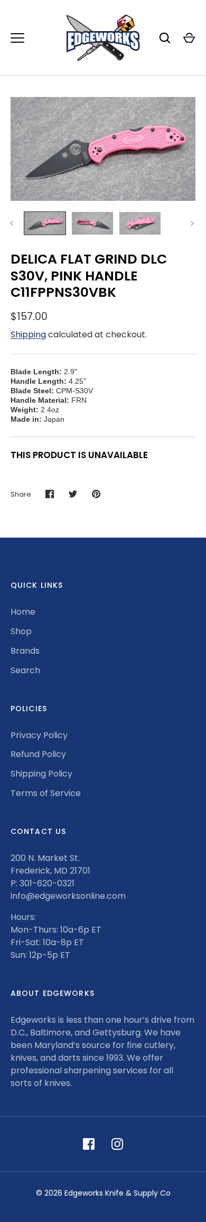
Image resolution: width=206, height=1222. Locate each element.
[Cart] (189, 38)
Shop (21, 631)
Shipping (28, 334)
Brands (25, 651)
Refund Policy (38, 754)
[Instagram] (117, 1144)
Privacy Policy (39, 735)
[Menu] (17, 38)
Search (25, 670)
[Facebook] (88, 1144)
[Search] (164, 38)
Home (23, 612)
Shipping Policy (41, 774)
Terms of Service (46, 793)
